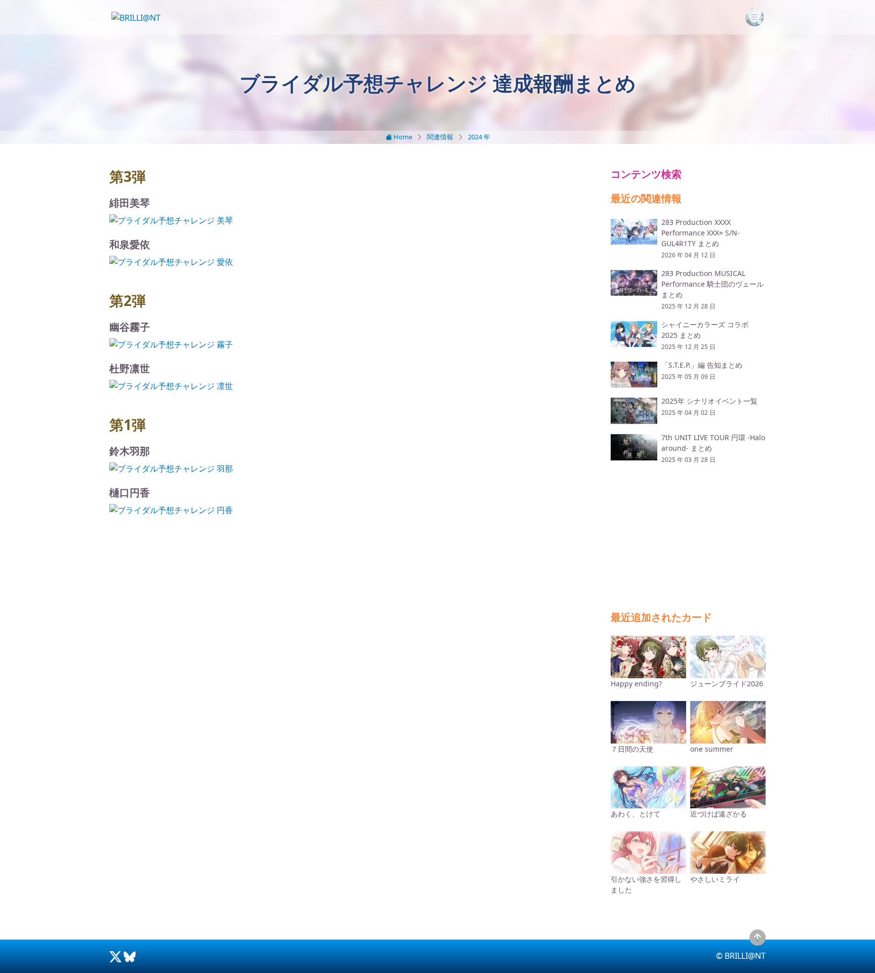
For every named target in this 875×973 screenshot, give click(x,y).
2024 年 (479, 136)
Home (402, 136)
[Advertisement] (354, 611)
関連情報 (440, 136)
